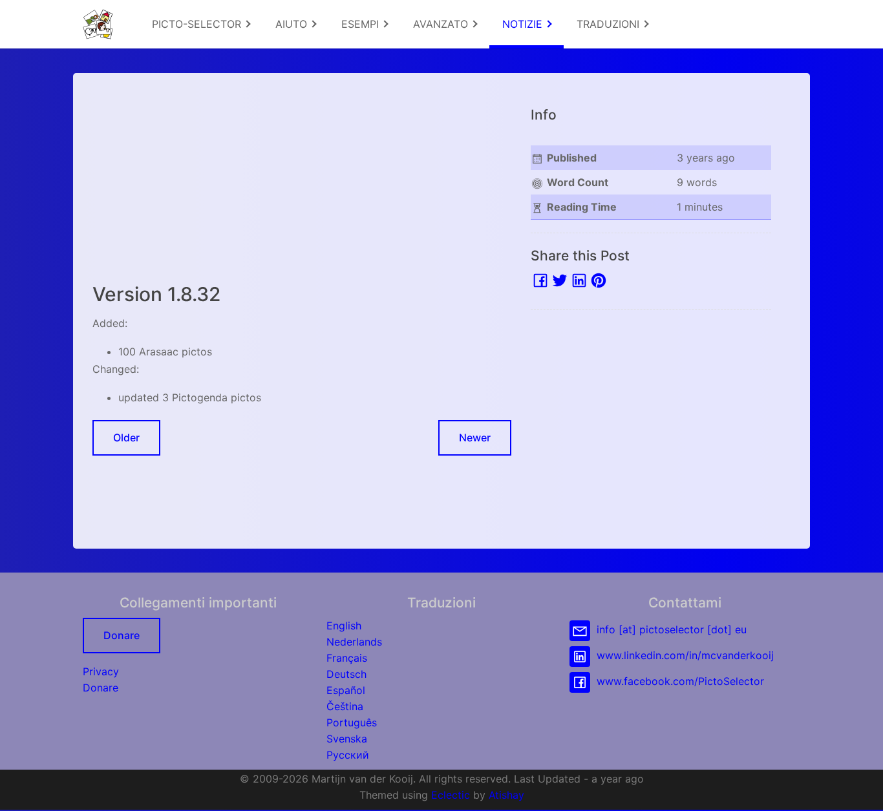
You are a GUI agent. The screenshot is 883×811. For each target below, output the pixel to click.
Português (351, 722)
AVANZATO (442, 23)
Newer (475, 437)
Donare (121, 635)
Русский (347, 754)
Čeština (344, 706)
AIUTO (292, 23)
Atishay (506, 794)
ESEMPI (361, 23)
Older (126, 437)
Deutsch (346, 674)
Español (345, 690)
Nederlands (354, 641)
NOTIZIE (524, 23)
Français (346, 657)
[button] (860, 788)
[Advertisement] (301, 182)
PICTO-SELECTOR (198, 23)
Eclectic (450, 794)
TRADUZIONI (610, 23)
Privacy (101, 671)
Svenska (346, 738)
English (343, 625)
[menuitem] (200, 24)
